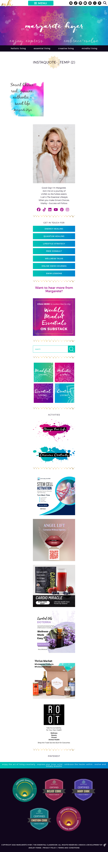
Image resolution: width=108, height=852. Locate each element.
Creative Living (66, 48)
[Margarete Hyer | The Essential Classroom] (7, 4)
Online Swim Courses (54, 266)
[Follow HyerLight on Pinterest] (90, 3)
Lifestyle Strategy (54, 243)
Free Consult (54, 251)
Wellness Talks (54, 258)
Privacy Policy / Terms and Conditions (61, 848)
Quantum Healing (54, 236)
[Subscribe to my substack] (99, 3)
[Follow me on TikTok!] (75, 3)
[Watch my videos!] (85, 3)
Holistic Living (18, 48)
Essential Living (42, 48)
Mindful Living (89, 48)
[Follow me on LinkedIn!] (80, 3)
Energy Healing (54, 229)
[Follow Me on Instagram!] (94, 3)
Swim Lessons (54, 273)
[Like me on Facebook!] (71, 3)
